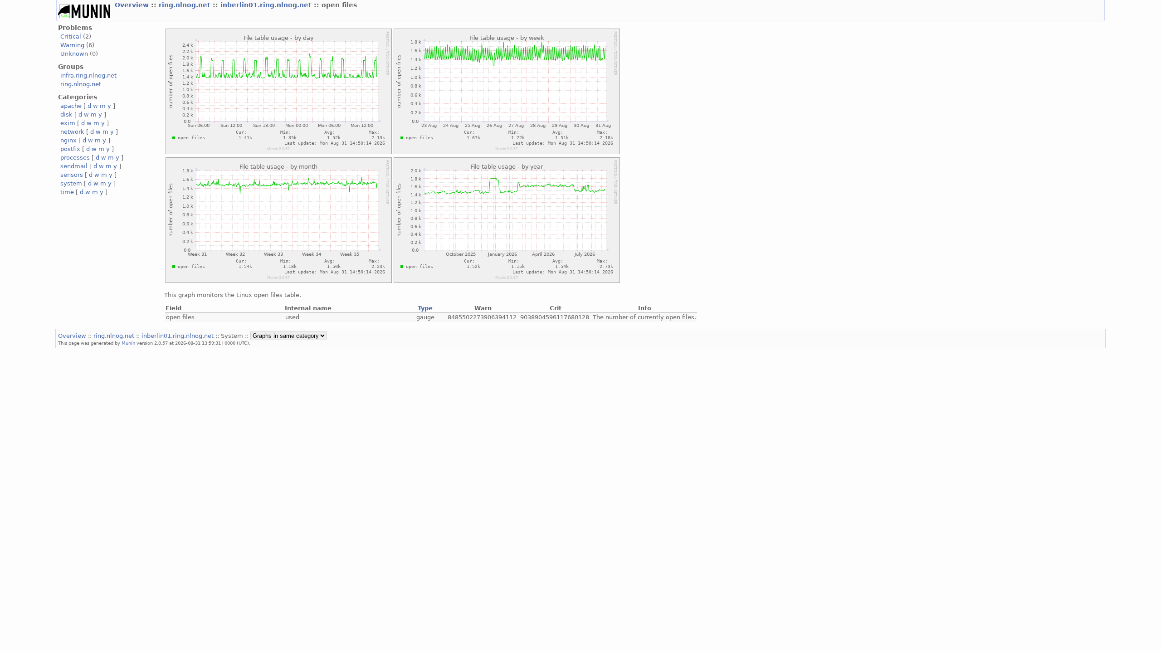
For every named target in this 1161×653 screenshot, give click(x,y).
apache (71, 105)
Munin (128, 343)
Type (425, 308)
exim (67, 123)
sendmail (74, 166)
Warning (72, 45)
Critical (70, 36)
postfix (70, 149)
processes (75, 157)
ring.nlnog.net (186, 5)
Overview (133, 5)
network (72, 131)
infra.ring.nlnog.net (88, 75)
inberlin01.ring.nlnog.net (267, 5)
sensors (71, 174)
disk (66, 114)
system (71, 183)
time (67, 192)
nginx (68, 140)
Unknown (74, 53)
